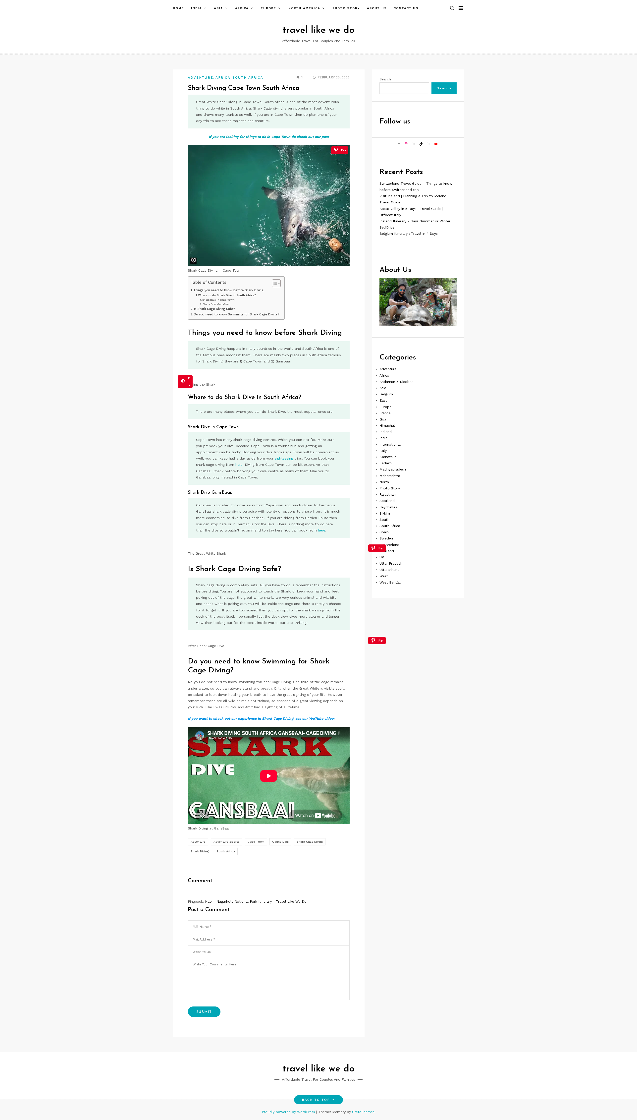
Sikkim (384, 513)
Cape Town (256, 841)
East (383, 400)
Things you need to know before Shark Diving (228, 290)
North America (304, 8)
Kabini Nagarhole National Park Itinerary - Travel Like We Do (256, 901)
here (239, 465)
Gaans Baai (280, 841)
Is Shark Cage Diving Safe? (214, 309)
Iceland (385, 432)
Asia (218, 8)
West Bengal (390, 582)
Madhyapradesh (392, 469)
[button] (452, 8)
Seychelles (388, 507)
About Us (377, 8)
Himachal (387, 425)
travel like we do (318, 30)
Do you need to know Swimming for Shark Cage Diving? (236, 314)
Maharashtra (389, 475)
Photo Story (346, 8)
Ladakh (385, 463)
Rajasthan (387, 494)
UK (381, 557)
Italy (383, 451)
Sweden (386, 538)
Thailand (386, 551)
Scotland (387, 501)
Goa (382, 419)
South (384, 520)
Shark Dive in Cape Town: (218, 299)
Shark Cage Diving (310, 841)
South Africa (248, 77)
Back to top (316, 1100)
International (390, 444)
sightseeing (284, 458)
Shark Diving (200, 851)
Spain (384, 532)
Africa (242, 8)
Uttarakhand (389, 570)
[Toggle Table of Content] (273, 283)
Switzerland (389, 545)
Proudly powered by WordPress (289, 1112)
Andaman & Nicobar (396, 382)
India (196, 8)
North (384, 482)
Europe (268, 8)
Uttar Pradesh (390, 563)
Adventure (200, 77)
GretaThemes (363, 1112)
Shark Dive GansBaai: (216, 303)
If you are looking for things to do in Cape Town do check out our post (269, 137)
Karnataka (387, 457)
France (385, 413)
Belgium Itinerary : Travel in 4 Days (408, 234)
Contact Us (406, 8)
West (383, 576)
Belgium (386, 394)
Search (385, 79)
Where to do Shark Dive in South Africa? (227, 295)
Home (178, 8)
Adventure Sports (226, 841)
